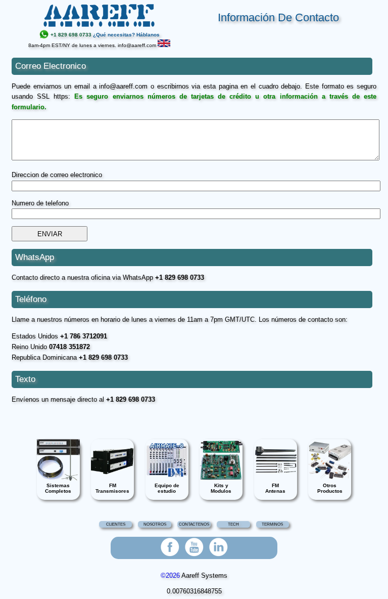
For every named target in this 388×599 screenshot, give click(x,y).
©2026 (170, 575)
